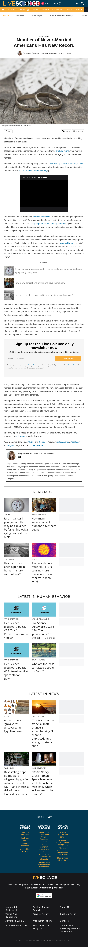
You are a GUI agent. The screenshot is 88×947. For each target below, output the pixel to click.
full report (20, 436)
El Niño (84, 16)
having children (66, 243)
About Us (65, 907)
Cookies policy (68, 914)
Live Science (37, 445)
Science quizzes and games (63, 834)
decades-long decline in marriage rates (65, 163)
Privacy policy (41, 914)
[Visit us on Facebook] (23, 3)
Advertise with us (16, 921)
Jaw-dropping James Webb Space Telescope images (44, 836)
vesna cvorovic (17, 126)
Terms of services (34, 365)
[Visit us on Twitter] (27, 3)
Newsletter (79, 131)
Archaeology (23, 9)
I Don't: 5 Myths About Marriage (33, 170)
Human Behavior (43, 36)
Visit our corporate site (51, 888)
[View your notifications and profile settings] (77, 3)
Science (45, 9)
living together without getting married (48, 223)
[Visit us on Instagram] (31, 3)
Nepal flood (20, 16)
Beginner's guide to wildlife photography (62, 842)
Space (69, 9)
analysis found (62, 151)
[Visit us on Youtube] (34, 3)
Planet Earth (57, 9)
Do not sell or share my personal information (70, 928)
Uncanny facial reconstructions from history (44, 864)
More (78, 9)
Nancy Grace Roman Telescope (61, 16)
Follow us (67, 131)
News (68, 53)
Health (35, 9)
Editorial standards (16, 925)
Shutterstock (27, 126)
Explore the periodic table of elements (43, 857)
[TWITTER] (20, 457)
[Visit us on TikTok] (42, 3)
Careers (64, 921)
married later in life (41, 217)
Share (10, 131)
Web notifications (43, 921)
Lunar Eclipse (37, 16)
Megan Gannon (32, 53)
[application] (44, 193)
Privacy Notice (72, 365)
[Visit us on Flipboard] (38, 3)
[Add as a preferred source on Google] (44, 895)
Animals (11, 9)
